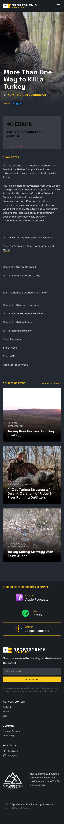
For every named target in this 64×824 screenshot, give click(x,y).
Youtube (25, 313)
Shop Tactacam (12, 339)
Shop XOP (9, 356)
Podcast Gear (24, 246)
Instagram (30, 237)
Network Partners (11, 731)
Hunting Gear (41, 246)
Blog (5, 716)
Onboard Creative (22, 808)
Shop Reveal (10, 347)
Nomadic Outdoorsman (27, 95)
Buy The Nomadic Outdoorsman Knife (25, 292)
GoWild (11, 237)
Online (36, 275)
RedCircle (19, 146)
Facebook (48, 237)
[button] (58, 5)
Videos (6, 711)
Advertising (8, 735)
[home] (24, 5)
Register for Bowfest (15, 364)
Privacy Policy (40, 688)
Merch (6, 249)
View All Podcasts (51, 383)
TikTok (19, 237)
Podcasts (7, 707)
